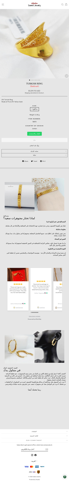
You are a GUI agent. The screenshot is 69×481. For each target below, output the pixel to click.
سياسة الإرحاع (34, 151)
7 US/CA (34, 109)
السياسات (34, 431)
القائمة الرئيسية (34, 436)
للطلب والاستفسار (34, 134)
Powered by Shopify (34, 479)
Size (34, 105)
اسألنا (34, 155)
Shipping (27, 93)
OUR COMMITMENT (34, 440)
